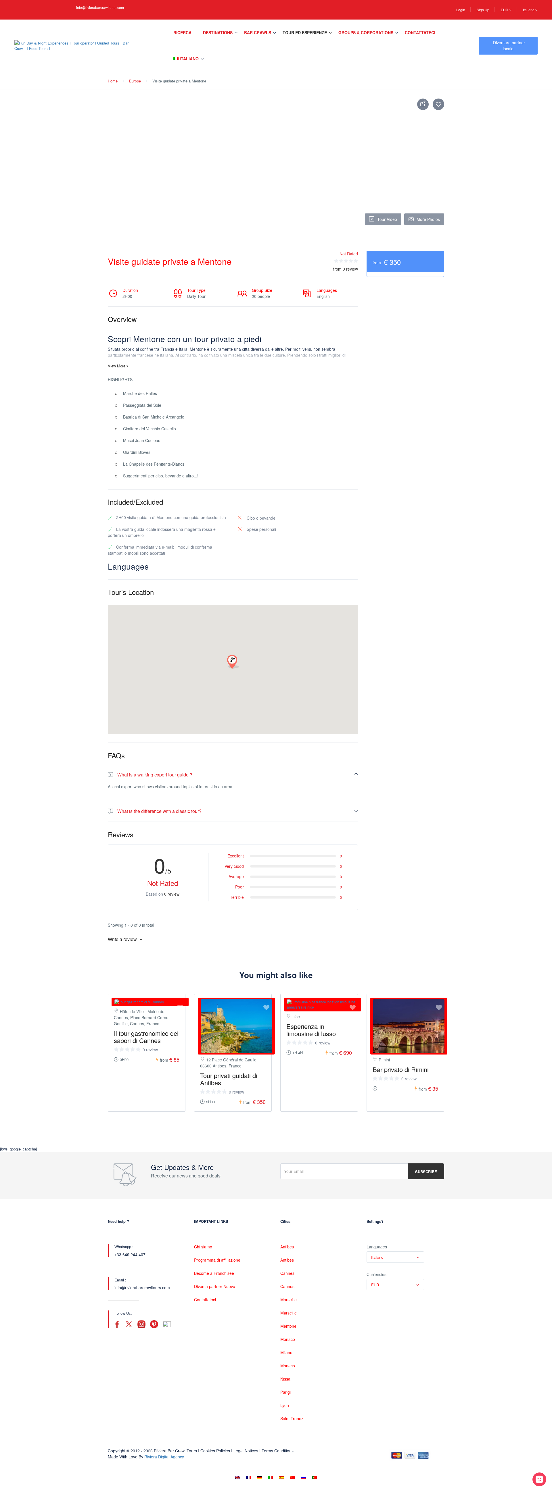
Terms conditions (278, 1451)
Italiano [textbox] (377, 1257)
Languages (377, 1247)
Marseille (288, 1299)
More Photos (428, 219)
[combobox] (395, 1257)
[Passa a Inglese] (237, 1477)
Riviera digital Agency (164, 1457)
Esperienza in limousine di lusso (311, 1030)
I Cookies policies (214, 1451)
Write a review (123, 939)
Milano (286, 1352)
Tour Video (387, 219)
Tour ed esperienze (305, 32)
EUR (505, 9)
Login (460, 9)
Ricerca (182, 32)
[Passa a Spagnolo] (281, 1477)
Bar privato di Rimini (401, 1069)
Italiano (529, 9)
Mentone (288, 1326)
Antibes (287, 1247)
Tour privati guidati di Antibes (228, 1079)
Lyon (284, 1405)
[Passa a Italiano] (270, 1477)
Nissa (285, 1379)
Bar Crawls (257, 32)
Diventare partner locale (509, 45)
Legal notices (245, 1451)
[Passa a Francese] (248, 1477)
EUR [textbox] (375, 1284)
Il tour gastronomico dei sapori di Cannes (146, 1037)
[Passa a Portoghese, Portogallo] (314, 1477)
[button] (233, 662)
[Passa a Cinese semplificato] (292, 1477)
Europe (135, 81)
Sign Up (483, 9)
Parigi (285, 1392)
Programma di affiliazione (217, 1260)
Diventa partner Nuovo (214, 1286)
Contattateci (420, 32)
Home (113, 81)
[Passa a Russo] (303, 1477)
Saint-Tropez (291, 1418)
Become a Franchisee (214, 1273)
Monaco (287, 1339)
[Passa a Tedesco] (259, 1477)
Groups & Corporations (365, 32)
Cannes (287, 1273)
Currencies (376, 1274)
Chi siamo (203, 1247)
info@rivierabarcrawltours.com (100, 7)
